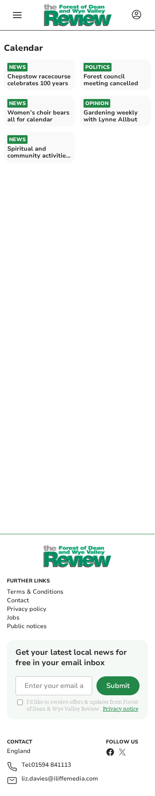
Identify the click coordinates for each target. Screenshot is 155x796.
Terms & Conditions (35, 592)
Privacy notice (120, 709)
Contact (18, 600)
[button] (17, 15)
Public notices (26, 626)
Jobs (13, 617)
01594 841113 (51, 765)
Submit (118, 686)
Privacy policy (26, 609)
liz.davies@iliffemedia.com (60, 779)
